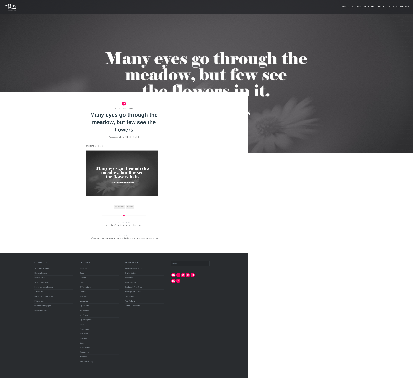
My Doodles (84, 310)
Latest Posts (362, 7)
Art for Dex (38, 292)
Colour (82, 273)
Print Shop (84, 334)
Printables (84, 338)
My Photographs (86, 320)
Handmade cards (40, 273)
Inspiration (401, 7)
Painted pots (39, 301)
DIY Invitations (85, 287)
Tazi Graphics (130, 296)
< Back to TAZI (347, 7)
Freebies (83, 292)
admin (119, 137)
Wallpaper (128, 108)
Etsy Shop (129, 278)
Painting (83, 324)
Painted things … (40, 278)
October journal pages (42, 306)
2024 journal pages (41, 282)
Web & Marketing (86, 362)
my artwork (119, 207)
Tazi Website (130, 301)
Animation (83, 268)
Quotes (390, 7)
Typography (84, 352)
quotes (130, 207)
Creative (83, 278)
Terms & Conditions (132, 306)
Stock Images (85, 348)
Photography (85, 329)
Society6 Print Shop (133, 292)
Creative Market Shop (133, 268)
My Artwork (377, 7)
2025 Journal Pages (41, 268)
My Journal (84, 315)
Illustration (84, 296)
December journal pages (43, 287)
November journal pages (43, 296)
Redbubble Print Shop (133, 287)
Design (82, 282)
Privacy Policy (130, 282)
